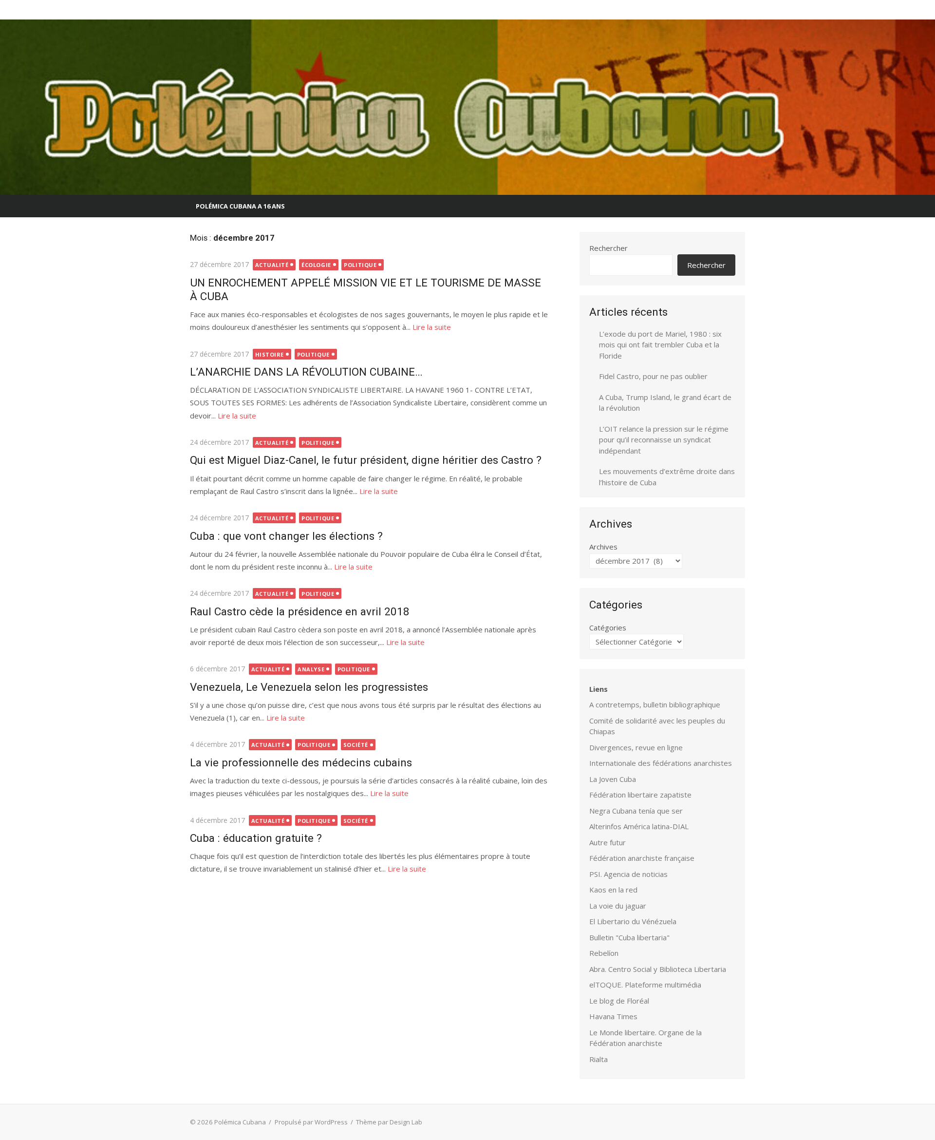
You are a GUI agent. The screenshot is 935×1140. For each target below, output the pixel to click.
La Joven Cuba (612, 779)
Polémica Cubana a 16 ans (240, 206)
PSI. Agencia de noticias (628, 874)
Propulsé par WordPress (311, 1122)
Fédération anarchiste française (641, 858)
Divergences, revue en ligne (636, 747)
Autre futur (607, 842)
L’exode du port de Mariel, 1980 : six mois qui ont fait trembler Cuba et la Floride (660, 345)
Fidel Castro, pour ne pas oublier (653, 376)
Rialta (598, 1059)
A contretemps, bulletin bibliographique (654, 704)
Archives (603, 546)
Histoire (269, 354)
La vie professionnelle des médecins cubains (301, 762)
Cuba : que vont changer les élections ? (286, 536)
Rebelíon (603, 953)
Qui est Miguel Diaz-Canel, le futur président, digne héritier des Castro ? (366, 460)
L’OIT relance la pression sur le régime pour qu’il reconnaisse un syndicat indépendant (664, 440)
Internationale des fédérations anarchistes (660, 763)
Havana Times (613, 1016)
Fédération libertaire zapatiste (640, 794)
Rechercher (608, 248)
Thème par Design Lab (389, 1122)
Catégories (607, 627)
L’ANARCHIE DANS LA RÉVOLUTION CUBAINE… (306, 371)
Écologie (316, 264)
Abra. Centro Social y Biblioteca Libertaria (657, 969)
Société (355, 744)
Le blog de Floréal (619, 1001)
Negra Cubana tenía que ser (636, 811)
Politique (360, 264)
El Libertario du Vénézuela (632, 921)
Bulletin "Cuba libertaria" (629, 937)
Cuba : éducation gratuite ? (256, 838)
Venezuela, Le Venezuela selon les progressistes (309, 687)
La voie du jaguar (617, 906)
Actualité (272, 264)
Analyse (311, 669)
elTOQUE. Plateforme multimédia (645, 984)
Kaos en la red (613, 889)
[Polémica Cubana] (467, 107)
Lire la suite (431, 327)
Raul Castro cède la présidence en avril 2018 (300, 611)
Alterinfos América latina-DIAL (639, 826)
